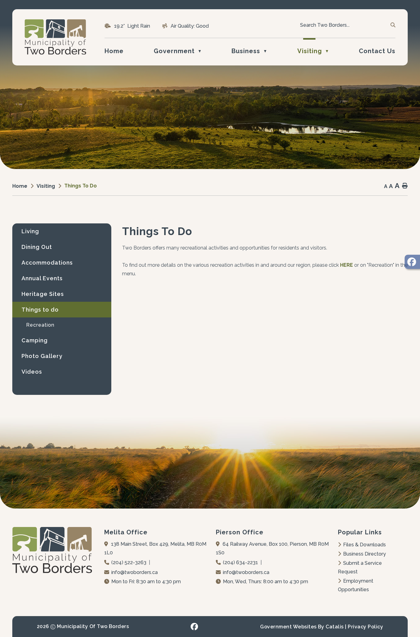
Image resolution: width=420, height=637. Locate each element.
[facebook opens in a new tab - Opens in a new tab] (194, 626)
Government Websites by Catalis (301, 627)
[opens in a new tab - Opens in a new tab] (412, 262)
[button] (392, 25)
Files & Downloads (364, 545)
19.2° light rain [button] (132, 26)
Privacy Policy (365, 627)
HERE (346, 265)
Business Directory (364, 554)
